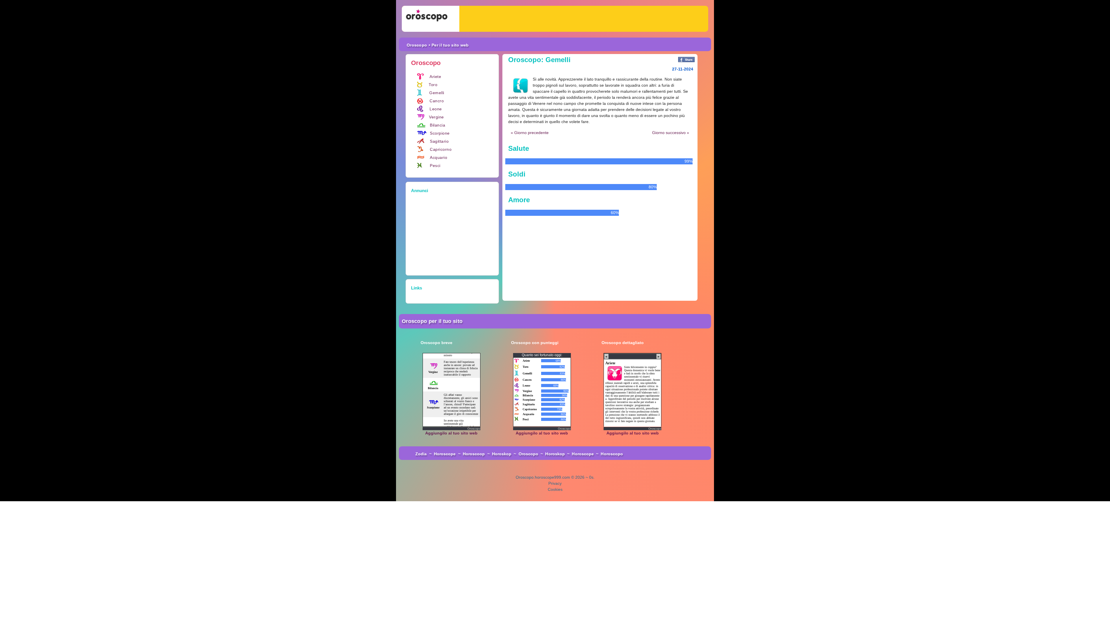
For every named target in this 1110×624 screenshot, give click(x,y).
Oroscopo (417, 45)
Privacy (555, 483)
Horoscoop (474, 454)
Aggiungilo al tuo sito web (451, 433)
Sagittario (439, 141)
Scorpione (440, 133)
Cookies (555, 489)
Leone (436, 109)
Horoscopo (612, 454)
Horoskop (502, 454)
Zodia (421, 454)
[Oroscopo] (430, 19)
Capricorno (441, 149)
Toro (433, 84)
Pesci (435, 165)
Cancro (437, 101)
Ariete (435, 76)
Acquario (438, 157)
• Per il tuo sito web (449, 45)
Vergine (436, 117)
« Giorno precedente (530, 132)
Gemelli (436, 92)
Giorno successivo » (670, 132)
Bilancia (437, 125)
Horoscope (445, 454)
